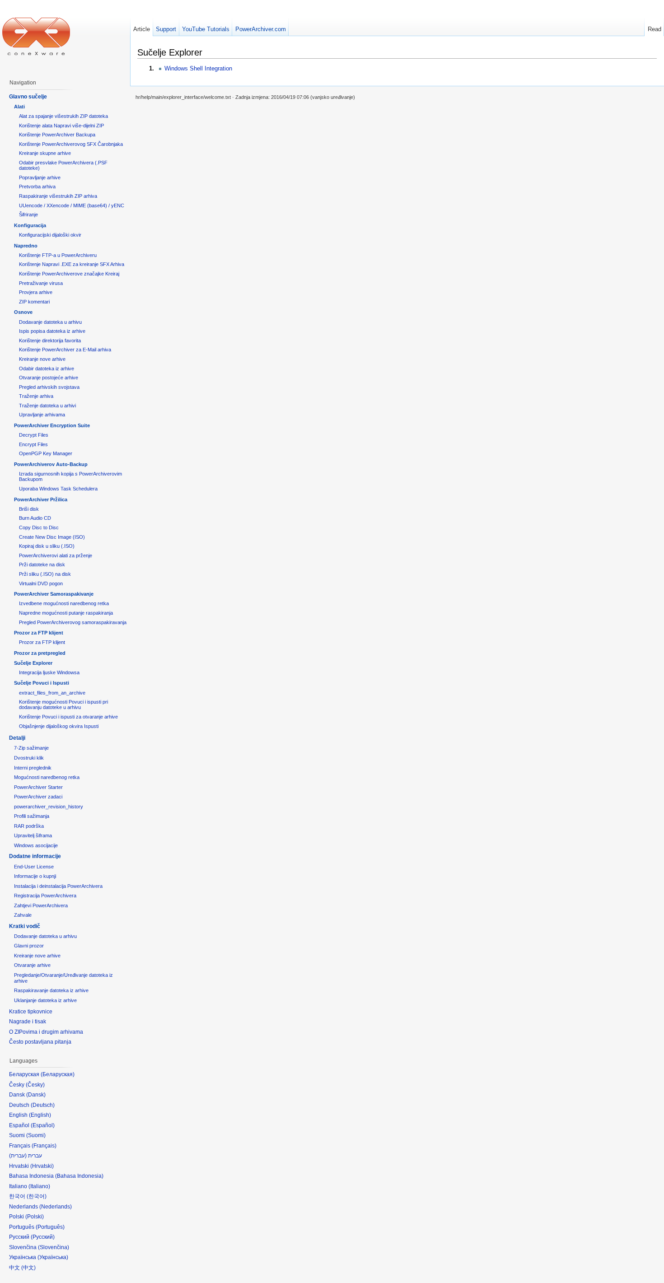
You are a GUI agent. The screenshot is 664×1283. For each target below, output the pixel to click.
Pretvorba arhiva (37, 186)
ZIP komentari (34, 301)
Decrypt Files (33, 435)
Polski (34, 1216)
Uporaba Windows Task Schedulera (58, 488)
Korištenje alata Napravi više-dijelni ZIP (61, 125)
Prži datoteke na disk (42, 564)
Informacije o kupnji (35, 876)
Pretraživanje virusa (41, 283)
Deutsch (43, 1105)
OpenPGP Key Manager (45, 453)
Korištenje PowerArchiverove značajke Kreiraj (69, 273)
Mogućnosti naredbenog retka (46, 777)
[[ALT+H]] (36, 36)
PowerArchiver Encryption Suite (52, 425)
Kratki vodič (24, 926)
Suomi (36, 1135)
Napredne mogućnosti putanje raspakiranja (66, 613)
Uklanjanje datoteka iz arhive (45, 1000)
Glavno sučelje (28, 96)
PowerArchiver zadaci (38, 796)
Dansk (36, 1095)
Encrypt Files (33, 444)
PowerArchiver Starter (38, 787)
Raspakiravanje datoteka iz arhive (51, 990)
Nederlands (55, 1207)
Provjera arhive (35, 292)
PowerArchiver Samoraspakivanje (54, 594)
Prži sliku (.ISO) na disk (45, 574)
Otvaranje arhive (32, 965)
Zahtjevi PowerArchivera (41, 905)
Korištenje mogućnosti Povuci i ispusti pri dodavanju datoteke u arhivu (63, 704)
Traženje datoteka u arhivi (47, 405)
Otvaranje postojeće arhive (48, 377)
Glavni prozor (29, 945)
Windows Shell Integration (198, 68)
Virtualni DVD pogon (41, 583)
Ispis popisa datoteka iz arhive (52, 331)
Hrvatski (42, 1166)
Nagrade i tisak (27, 1021)
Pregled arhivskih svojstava (49, 387)
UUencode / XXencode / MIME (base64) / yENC (71, 205)
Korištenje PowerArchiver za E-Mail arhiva (65, 349)
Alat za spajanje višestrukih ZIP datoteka (63, 116)
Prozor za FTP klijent (38, 632)
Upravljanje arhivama (42, 414)
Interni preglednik (32, 767)
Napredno (25, 245)
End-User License (34, 866)
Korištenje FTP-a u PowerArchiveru (58, 255)
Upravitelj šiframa (33, 835)
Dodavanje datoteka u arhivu (50, 322)
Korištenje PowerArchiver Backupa (57, 134)
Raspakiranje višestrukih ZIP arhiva (58, 196)
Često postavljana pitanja (40, 1042)
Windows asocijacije (36, 845)
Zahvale (23, 915)
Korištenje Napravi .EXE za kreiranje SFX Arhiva (71, 264)
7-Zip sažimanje (31, 748)
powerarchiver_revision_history (48, 806)
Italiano (39, 1186)
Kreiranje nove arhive (42, 359)
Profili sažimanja (31, 816)
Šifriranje (28, 214)
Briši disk (29, 509)
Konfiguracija (30, 225)
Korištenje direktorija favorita (50, 340)
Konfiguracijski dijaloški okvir (50, 235)
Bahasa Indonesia (79, 1176)
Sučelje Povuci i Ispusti (41, 683)
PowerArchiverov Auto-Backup (51, 464)
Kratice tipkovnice (30, 1011)
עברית (18, 1155)
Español (43, 1125)
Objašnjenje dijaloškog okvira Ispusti (58, 726)
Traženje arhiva (36, 396)
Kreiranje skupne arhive (45, 153)
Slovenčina (53, 1247)
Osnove (23, 312)
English (40, 1115)
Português (50, 1227)
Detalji (17, 738)
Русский (43, 1237)
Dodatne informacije (35, 856)
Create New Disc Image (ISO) (52, 537)
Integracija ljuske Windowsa (49, 672)
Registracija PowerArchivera (45, 895)
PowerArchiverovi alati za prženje (55, 555)
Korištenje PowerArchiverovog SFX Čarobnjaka (71, 144)
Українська (52, 1257)
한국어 (36, 1196)
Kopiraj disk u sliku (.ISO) (47, 546)
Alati (19, 106)
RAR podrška (29, 826)
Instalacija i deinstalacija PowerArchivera (58, 886)
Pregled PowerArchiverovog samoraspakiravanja (72, 622)
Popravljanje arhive (40, 177)
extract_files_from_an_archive (52, 692)
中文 (28, 1267)
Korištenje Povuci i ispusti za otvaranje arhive (68, 716)
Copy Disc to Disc (39, 527)
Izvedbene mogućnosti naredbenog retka (64, 603)
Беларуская (57, 1074)
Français (44, 1146)
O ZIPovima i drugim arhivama (46, 1032)
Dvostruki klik (29, 757)
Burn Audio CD (35, 518)
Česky (35, 1085)
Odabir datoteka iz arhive (46, 368)
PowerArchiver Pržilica (40, 499)
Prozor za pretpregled (39, 653)
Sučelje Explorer (33, 663)
